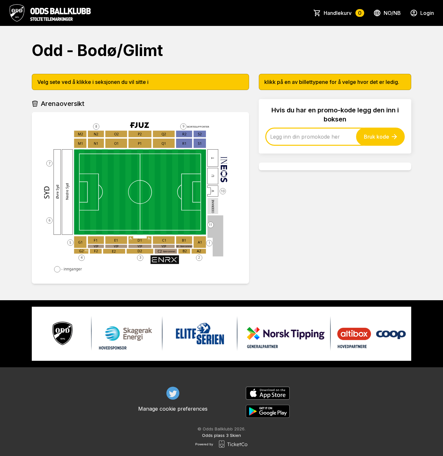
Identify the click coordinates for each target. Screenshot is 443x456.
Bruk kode (376, 136)
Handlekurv (343, 13)
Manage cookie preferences (173, 408)
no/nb (392, 13)
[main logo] (50, 13)
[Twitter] (172, 393)
